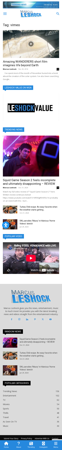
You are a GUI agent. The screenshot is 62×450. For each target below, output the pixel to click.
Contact (55, 438)
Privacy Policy (26, 438)
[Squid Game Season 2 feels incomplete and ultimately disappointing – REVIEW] (31, 156)
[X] (43, 319)
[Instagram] (19, 319)
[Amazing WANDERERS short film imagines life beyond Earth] (31, 44)
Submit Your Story (11, 438)
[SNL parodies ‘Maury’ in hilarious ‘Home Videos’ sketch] (10, 224)
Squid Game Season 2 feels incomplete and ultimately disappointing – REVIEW (29, 181)
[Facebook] (11, 319)
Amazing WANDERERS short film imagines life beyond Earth (25, 63)
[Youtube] (50, 319)
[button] (5, 14)
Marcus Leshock (9, 69)
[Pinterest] (35, 319)
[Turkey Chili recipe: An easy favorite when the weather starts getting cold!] (10, 209)
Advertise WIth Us (42, 438)
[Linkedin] (27, 319)
